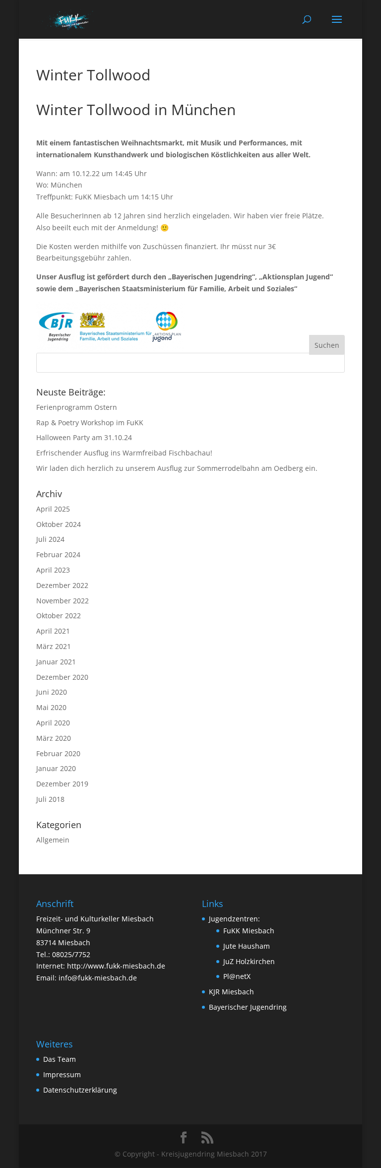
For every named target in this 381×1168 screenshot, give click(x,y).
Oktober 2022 (58, 615)
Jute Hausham (246, 946)
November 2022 (62, 600)
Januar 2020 (56, 768)
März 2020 (53, 738)
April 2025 (53, 509)
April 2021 (53, 631)
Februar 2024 (58, 554)
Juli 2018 (50, 799)
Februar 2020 (58, 753)
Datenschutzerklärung (80, 1090)
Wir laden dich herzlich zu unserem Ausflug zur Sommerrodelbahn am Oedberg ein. (177, 468)
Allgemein (52, 839)
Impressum (62, 1074)
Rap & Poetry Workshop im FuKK (89, 422)
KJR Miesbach (231, 991)
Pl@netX (237, 976)
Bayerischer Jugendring (248, 1007)
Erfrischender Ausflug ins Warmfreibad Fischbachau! (124, 452)
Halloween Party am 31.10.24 (84, 437)
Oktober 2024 (58, 524)
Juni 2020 (51, 692)
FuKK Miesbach (248, 930)
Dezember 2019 (62, 783)
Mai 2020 (51, 707)
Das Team (59, 1059)
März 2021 (53, 646)
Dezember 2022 (62, 585)
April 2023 (53, 570)
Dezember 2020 (62, 677)
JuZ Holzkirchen (249, 961)
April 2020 (53, 722)
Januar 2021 (56, 661)
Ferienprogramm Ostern (76, 407)
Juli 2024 (50, 539)
